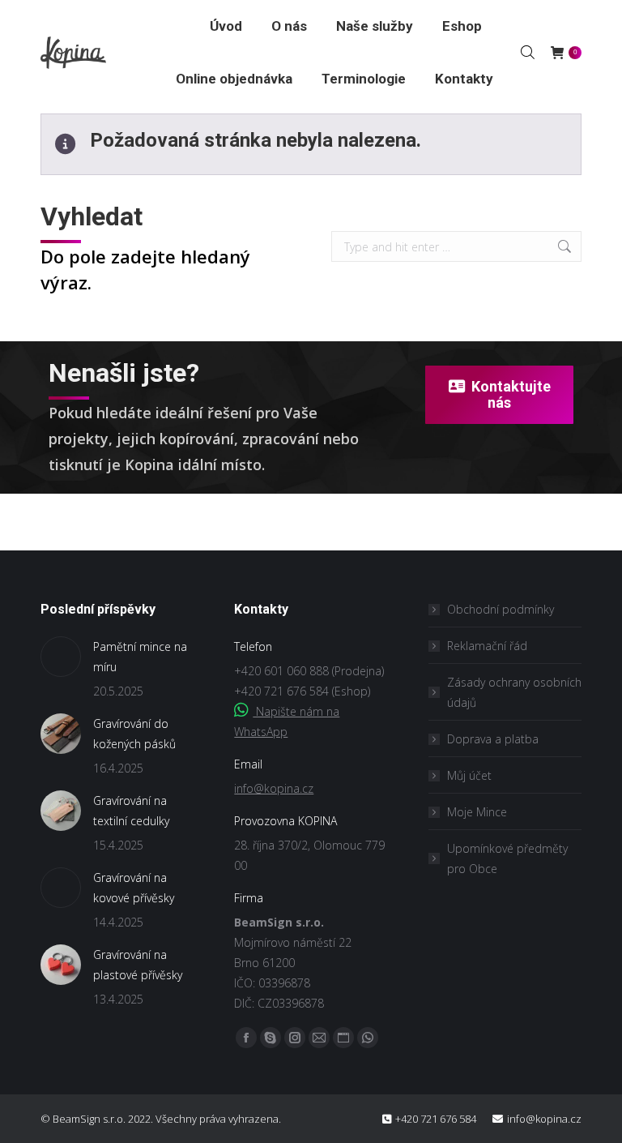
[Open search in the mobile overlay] (528, 51)
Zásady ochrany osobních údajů (514, 692)
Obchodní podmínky (500, 609)
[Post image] (60, 656)
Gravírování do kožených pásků (134, 733)
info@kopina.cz (273, 788)
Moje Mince (477, 812)
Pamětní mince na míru (140, 656)
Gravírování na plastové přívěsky (137, 964)
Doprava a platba (493, 739)
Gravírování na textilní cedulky (131, 810)
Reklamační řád (487, 645)
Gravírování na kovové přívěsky (133, 887)
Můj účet (469, 775)
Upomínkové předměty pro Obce (507, 858)
